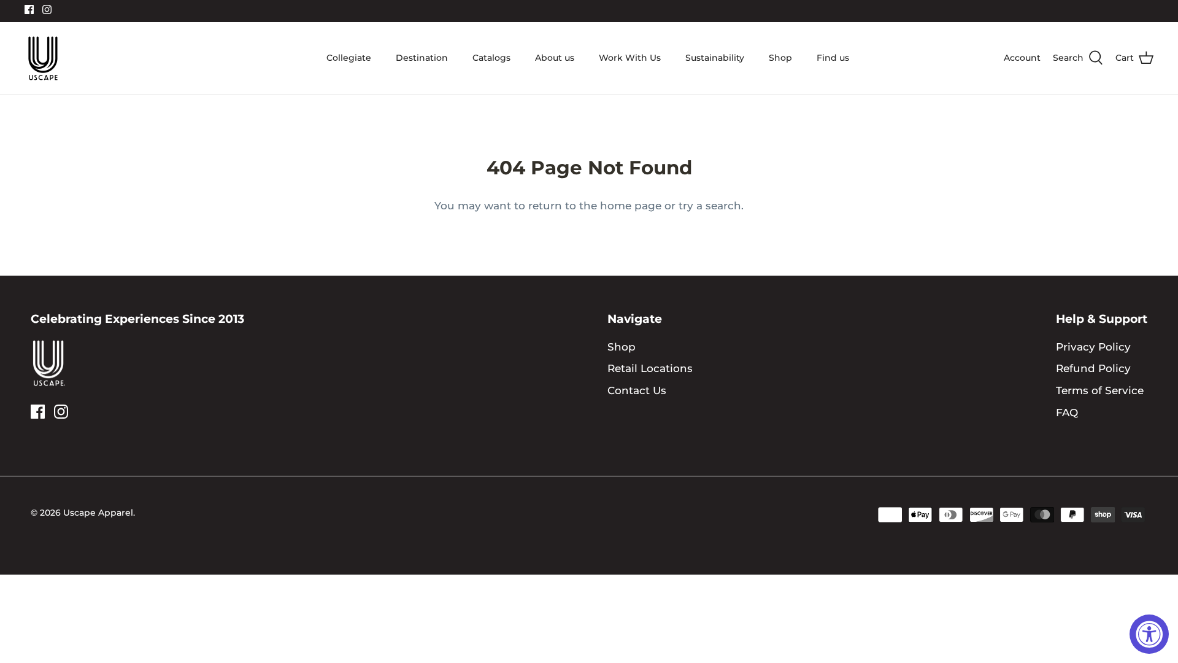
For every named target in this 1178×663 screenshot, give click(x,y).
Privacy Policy (1093, 347)
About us (554, 57)
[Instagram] (47, 9)
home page (630, 206)
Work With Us (630, 57)
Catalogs (491, 57)
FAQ (1067, 412)
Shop (780, 57)
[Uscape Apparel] (43, 58)
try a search (710, 206)
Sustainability (714, 57)
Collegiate (348, 57)
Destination (422, 57)
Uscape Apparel (98, 512)
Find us (833, 57)
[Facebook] (29, 9)
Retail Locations (650, 368)
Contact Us (636, 390)
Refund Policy (1093, 368)
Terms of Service (1100, 390)
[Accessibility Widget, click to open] (1149, 634)
